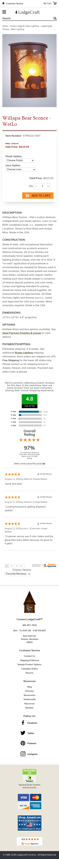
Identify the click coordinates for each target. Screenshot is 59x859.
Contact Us (29, 656)
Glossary (29, 691)
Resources (29, 704)
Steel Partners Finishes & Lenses (21, 333)
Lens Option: (13, 165)
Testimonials (29, 699)
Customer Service (14, 4)
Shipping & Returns (29, 661)
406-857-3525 (29, 625)
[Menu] (4, 12)
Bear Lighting (17, 29)
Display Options (22, 570)
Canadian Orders (29, 669)
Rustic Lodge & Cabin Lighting (24, 26)
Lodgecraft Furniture (26, 855)
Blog (29, 687)
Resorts (29, 673)
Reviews (29, 708)
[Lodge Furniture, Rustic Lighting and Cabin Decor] (27, 12)
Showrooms (29, 695)
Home (5, 26)
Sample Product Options (29, 665)
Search (55, 18)
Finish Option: (14, 156)
